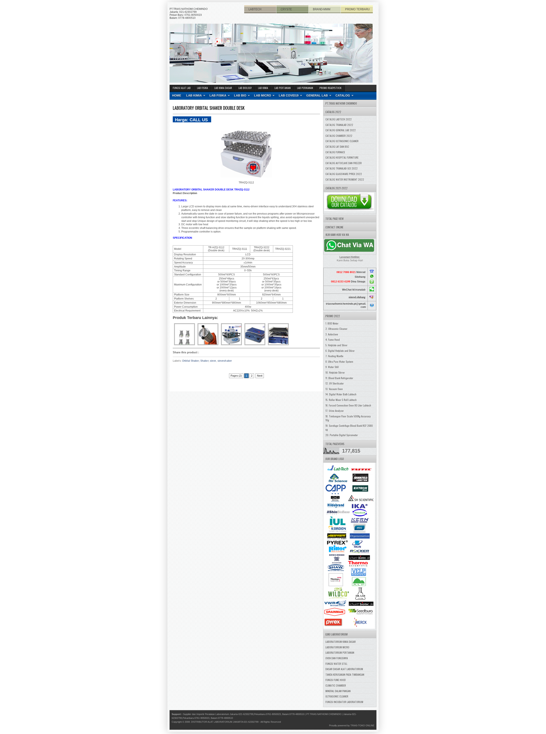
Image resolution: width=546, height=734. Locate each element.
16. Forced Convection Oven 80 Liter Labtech (348, 405)
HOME (176, 95)
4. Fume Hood (332, 339)
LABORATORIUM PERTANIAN (339, 652)
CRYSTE (286, 9)
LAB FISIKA (202, 88)
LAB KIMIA (263, 88)
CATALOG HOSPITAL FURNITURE (342, 157)
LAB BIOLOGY (245, 88)
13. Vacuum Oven (334, 389)
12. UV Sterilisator (334, 383)
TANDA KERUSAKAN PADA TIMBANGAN (344, 674)
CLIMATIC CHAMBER (335, 685)
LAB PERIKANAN (305, 88)
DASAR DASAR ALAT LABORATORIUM (344, 669)
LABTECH (254, 9)
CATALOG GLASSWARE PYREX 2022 (343, 174)
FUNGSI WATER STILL (336, 663)
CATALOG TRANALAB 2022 (339, 125)
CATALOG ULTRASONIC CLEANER (342, 141)
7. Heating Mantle (334, 356)
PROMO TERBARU (357, 9)
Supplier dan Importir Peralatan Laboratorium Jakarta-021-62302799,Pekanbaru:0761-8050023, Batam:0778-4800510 (243, 714)
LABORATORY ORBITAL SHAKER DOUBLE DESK (209, 108)
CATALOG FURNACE (335, 152)
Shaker (204, 360)
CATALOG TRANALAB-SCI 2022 (341, 168)
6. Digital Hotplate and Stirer (340, 350)
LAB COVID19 (289, 95)
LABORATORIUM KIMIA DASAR (340, 641)
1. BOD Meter (331, 323)
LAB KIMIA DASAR (223, 88)
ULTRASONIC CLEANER (336, 696)
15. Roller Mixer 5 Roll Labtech (341, 400)
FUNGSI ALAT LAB (182, 88)
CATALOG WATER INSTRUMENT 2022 (344, 179)
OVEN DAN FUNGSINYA (336, 658)
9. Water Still (332, 367)
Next (259, 375)
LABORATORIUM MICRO (337, 647)
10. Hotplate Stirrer (335, 372)
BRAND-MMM (321, 9)
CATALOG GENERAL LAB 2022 (340, 130)
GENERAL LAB (317, 95)
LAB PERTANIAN (282, 88)
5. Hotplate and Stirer (336, 345)
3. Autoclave (331, 334)
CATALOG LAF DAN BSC (337, 146)
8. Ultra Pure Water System (339, 361)
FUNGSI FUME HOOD (335, 680)
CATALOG (342, 95)
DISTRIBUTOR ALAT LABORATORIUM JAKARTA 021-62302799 (224, 722)
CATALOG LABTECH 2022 (338, 119)
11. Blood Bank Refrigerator (339, 378)
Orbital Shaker (190, 360)
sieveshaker (225, 360)
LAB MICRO (262, 95)
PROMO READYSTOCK (330, 88)
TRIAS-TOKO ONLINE (362, 725)
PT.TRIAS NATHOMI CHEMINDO (323, 714)
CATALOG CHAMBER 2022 (338, 135)
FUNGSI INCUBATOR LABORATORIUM (344, 702)
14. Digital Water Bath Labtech (340, 394)
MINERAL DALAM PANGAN (338, 691)
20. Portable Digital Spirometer (341, 435)
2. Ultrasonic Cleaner (336, 328)
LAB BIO (240, 95)
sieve (213, 360)
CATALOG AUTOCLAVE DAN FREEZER (343, 163)
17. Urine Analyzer (334, 410)
